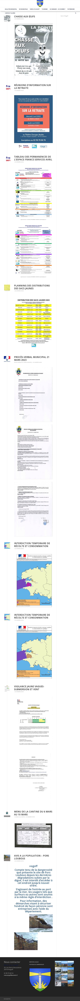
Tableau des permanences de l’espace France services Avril (33, 158)
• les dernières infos (19, 18)
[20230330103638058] (7, 19)
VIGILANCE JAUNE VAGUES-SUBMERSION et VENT (29, 688)
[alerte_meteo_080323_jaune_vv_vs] (7, 688)
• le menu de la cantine (19, 816)
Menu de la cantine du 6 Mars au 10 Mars (33, 813)
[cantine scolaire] (7, 814)
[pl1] (7, 858)
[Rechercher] (75, 13)
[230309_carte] (7, 617)
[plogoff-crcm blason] (7, 359)
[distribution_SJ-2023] (7, 288)
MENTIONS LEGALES (34, 962)
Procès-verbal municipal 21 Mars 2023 (31, 358)
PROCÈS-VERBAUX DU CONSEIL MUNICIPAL (23, 362)
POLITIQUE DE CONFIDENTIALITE (36, 964)
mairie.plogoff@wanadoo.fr (11, 975)
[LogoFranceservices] (7, 87)
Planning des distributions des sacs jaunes (32, 287)
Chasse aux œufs (24, 16)
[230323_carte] (7, 545)
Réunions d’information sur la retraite (32, 86)
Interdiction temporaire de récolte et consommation (32, 545)
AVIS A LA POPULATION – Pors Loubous (31, 857)
